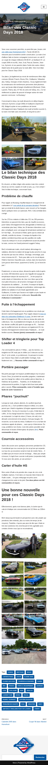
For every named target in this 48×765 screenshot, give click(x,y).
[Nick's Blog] (24, 7)
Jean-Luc (30, 690)
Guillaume (13, 690)
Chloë (19, 676)
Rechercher (40, 757)
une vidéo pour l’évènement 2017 (14, 52)
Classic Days (28, 676)
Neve (15, 763)
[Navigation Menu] (43, 7)
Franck (11, 685)
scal (23, 704)
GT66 (4, 690)
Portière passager (26, 699)
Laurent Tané (7, 695)
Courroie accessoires (26, 681)
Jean (21, 690)
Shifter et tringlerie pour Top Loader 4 (17, 708)
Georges (40, 685)
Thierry (37, 708)
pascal (26, 695)
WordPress (31, 763)
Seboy (40, 704)
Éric (4, 685)
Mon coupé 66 (20, 21)
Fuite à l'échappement (25, 685)
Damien (39, 681)
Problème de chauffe (10, 704)
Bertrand (20, 672)
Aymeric (10, 672)
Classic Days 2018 (9, 681)
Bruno (29, 672)
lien (36, 430)
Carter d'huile (8, 676)
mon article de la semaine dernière (25, 205)
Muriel (18, 695)
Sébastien (31, 704)
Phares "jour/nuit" (9, 699)
